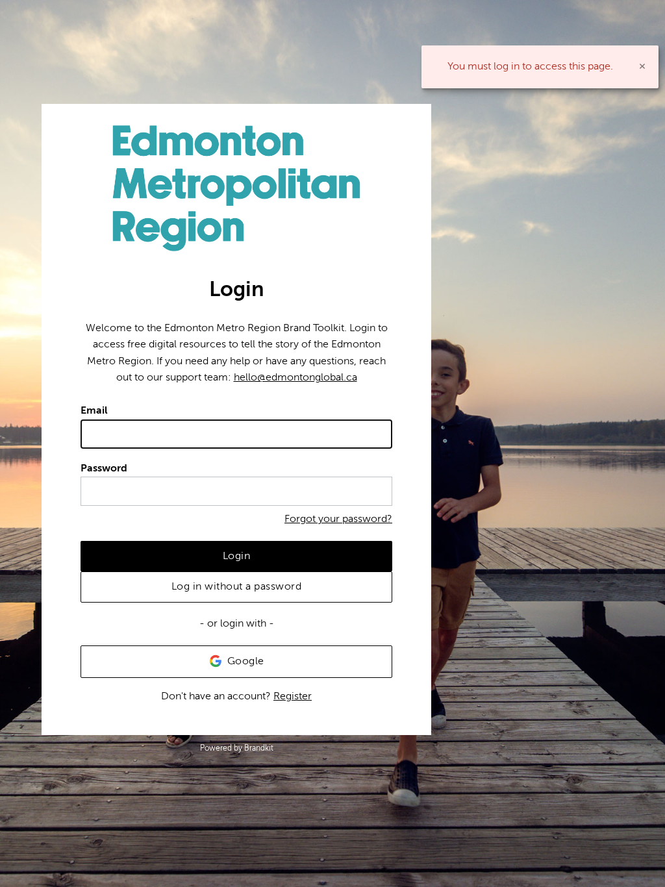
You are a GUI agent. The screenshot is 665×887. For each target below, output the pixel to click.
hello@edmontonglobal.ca (295, 377)
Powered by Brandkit (236, 748)
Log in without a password (236, 586)
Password (104, 468)
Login (237, 556)
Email (94, 410)
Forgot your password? (338, 519)
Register (292, 696)
